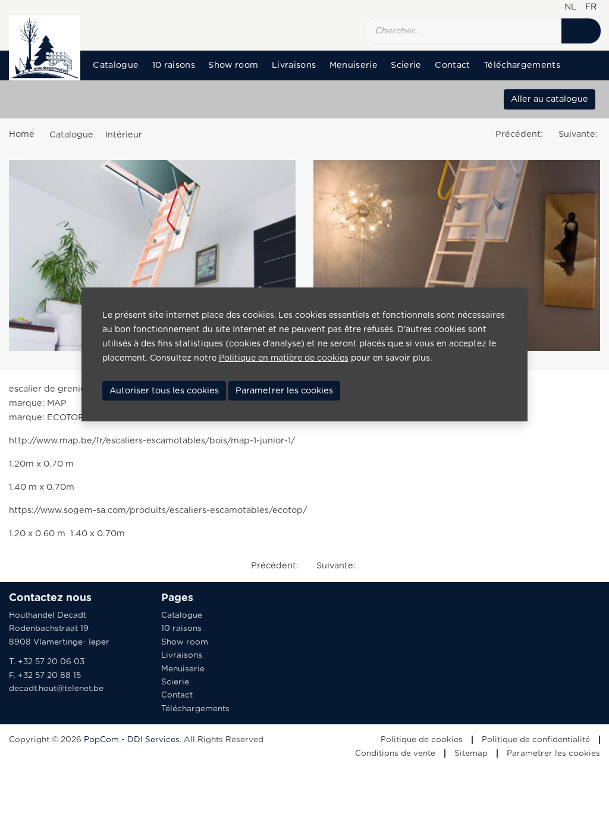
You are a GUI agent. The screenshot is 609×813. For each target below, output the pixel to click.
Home (21, 134)
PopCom (101, 740)
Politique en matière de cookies (284, 358)
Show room (233, 65)
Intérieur (123, 134)
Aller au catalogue (549, 99)
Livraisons (294, 65)
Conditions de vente (395, 753)
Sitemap (471, 753)
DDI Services (153, 740)
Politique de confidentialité (536, 740)
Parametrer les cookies (553, 753)
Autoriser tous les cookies (164, 390)
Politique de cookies (422, 740)
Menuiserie (353, 65)
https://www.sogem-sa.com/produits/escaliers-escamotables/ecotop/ (158, 510)
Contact (452, 65)
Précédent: (520, 134)
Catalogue (116, 65)
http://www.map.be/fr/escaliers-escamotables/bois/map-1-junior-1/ (152, 440)
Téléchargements (522, 65)
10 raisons (173, 65)
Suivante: (579, 134)
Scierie (406, 65)
